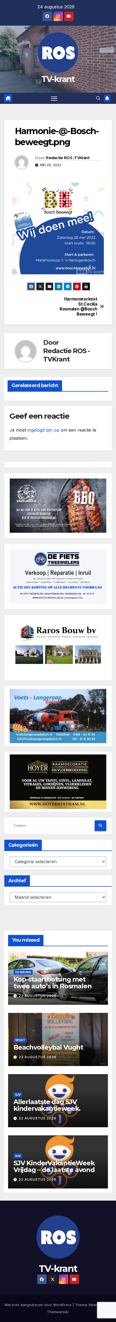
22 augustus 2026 (37, 1118)
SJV (18, 1094)
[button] (98, 98)
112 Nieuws (23, 972)
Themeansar (57, 1312)
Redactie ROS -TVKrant (68, 157)
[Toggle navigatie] (54, 98)
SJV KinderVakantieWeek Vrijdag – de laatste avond (54, 1166)
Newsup (96, 1305)
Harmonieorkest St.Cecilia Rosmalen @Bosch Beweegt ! (78, 306)
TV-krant (57, 79)
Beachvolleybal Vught (48, 1047)
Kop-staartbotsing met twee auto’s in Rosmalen (52, 982)
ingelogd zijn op (43, 430)
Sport (20, 1040)
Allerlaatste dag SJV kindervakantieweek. (46, 1105)
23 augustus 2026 (37, 996)
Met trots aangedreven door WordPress (39, 1305)
